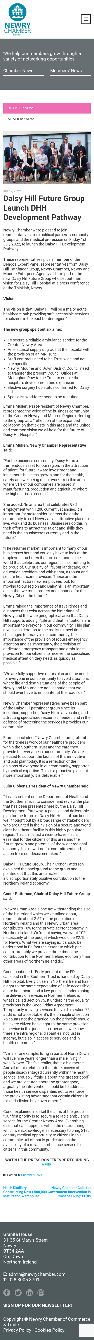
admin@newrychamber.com (36, 1274)
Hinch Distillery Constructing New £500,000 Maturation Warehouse (25, 1192)
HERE (46, 1164)
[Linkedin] (29, 1292)
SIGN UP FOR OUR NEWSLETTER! (37, 1305)
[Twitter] (18, 1292)
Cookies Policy (49, 1330)
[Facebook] (6, 1292)
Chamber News (18, 70)
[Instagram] (40, 1292)
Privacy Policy (17, 1330)
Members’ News (66, 70)
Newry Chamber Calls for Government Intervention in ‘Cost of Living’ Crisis (69, 1192)
